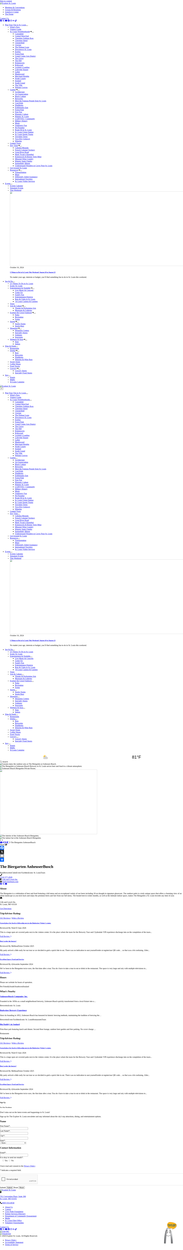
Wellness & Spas (16, 339)
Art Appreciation (21, 94)
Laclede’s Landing (22, 67)
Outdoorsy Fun (21, 125)
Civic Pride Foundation (14, 1212)
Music (17, 123)
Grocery (13, 368)
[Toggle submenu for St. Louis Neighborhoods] (33, 32)
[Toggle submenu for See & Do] (14, 650)
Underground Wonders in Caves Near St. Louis (33, 166)
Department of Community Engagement (20, 1216)
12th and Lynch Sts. (10, 879)
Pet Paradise (20, 128)
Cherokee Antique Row (24, 38)
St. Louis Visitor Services (25, 181)
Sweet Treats (15, 362)
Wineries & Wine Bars (23, 359)
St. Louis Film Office (13, 1220)
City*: (2, 1136)
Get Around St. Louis (18, 168)
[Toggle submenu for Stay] (9, 375)
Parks (17, 315)
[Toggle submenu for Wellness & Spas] (24, 708)
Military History (21, 121)
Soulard (18, 81)
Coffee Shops (15, 364)
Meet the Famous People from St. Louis (30, 101)
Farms (17, 319)
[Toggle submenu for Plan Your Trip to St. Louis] (27, 25)
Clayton (18, 45)
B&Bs (12, 380)
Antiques (18, 335)
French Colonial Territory (25, 150)
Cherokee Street (21, 40)
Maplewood (19, 74)
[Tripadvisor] (13, 21)
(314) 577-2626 (6, 877)
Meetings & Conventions (15, 7)
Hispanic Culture (21, 114)
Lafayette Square (21, 70)
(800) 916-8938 (8, 1203)
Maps (17, 175)
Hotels (12, 377)
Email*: (3, 1153)
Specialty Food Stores (23, 373)
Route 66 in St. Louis (23, 130)
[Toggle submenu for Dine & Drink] (17, 346)
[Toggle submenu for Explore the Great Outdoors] (35, 313)
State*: (2, 1141)
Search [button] (5, 762)
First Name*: (5, 1126)
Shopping (14, 328)
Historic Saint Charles (23, 161)
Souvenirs (19, 337)
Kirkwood (19, 65)
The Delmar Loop (22, 47)
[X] (91, 852)
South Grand (20, 83)
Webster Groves (21, 87)
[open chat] (170, 1233)
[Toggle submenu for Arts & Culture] (25, 306)
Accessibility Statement (14, 1242)
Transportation (20, 172)
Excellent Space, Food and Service (12, 959)
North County (20, 78)
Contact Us (4, 18)
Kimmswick (20, 63)
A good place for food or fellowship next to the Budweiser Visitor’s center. (25, 923)
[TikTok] (16, 21)
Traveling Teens (21, 137)
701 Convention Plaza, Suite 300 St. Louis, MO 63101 (13, 1197)
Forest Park (19, 54)
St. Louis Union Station (24, 132)
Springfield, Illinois (22, 163)
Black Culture (20, 96)
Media (7, 1218)
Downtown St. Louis (23, 49)
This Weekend (15, 190)
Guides (13, 90)
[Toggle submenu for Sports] (18, 322)
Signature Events (16, 188)
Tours (12, 304)
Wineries (18, 141)
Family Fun (19, 295)
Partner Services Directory (15, 1214)
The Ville (18, 85)
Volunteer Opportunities (14, 1223)
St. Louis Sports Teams (24, 134)
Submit (3, 1187)
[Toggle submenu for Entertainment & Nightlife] (33, 288)
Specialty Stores (21, 333)
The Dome (9, 14)
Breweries (19, 99)
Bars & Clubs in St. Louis (25, 299)
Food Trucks (15, 366)
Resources (14, 170)
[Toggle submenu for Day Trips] (21, 146)
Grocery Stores (21, 371)
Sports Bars (19, 326)
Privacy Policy (29, 1166)
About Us (9, 1207)
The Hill (18, 61)
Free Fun (18, 112)
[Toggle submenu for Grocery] (19, 369)
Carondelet (19, 34)
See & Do (9, 281)
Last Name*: (5, 1131)
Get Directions (5, 909)
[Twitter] (3, 21)
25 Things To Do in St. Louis (21, 284)
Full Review (5, 936)
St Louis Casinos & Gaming (26, 301)
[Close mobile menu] (1, 388)
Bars (17, 353)
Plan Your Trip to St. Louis (15, 25)
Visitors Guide (15, 29)
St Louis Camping (17, 382)
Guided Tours (15, 143)
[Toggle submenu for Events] (11, 184)
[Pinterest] (9, 21)
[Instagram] (11, 21)
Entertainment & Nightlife (20, 288)
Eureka (18, 52)
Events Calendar (16, 186)
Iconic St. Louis (16, 286)
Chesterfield (19, 43)
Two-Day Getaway (22, 139)
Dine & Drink (10, 346)
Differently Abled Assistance (26, 177)
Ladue (17, 72)
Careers (8, 1209)
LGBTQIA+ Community (25, 119)
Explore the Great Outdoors (21, 313)
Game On (19, 292)
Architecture (20, 92)
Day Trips (14, 145)
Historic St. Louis (22, 116)
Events (7, 183)
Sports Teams (20, 324)
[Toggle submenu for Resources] (21, 170)
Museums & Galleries (23, 310)
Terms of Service (11, 1245)
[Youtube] (6, 21)
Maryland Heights (22, 76)
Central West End (22, 36)
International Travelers (23, 179)
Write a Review (18, 918)
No (12, 1161)
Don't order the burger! (8, 941)
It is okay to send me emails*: (11, 1157)
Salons (17, 344)
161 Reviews (5, 918)
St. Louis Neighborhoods (20, 32)
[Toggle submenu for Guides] (19, 90)
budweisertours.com (10, 882)
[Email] (91, 856)
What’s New (15, 27)
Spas (17, 342)
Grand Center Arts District (25, 56)
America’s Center (12, 12)
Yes (6, 1161)
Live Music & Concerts (24, 290)
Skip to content (6, 1)
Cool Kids (19, 103)
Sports (12, 322)
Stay (6, 375)
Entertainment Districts (24, 297)
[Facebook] (1, 21)
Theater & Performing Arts (25, 308)
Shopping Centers (22, 330)
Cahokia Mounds (22, 148)
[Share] (91, 860)
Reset (16, 1187)
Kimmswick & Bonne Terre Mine (28, 157)
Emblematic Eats (21, 108)
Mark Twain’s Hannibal (24, 154)
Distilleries (19, 105)
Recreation (19, 317)
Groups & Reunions (13, 10)
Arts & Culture (16, 306)
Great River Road (22, 152)
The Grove (19, 58)
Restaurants (14, 348)
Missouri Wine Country (24, 159)
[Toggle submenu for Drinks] (18, 351)
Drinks (12, 351)
